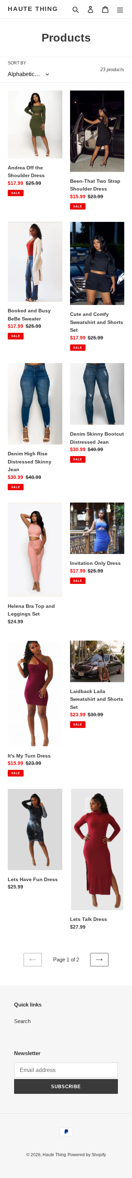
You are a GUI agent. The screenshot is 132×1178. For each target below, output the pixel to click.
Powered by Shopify (87, 1154)
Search (22, 1021)
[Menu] (120, 9)
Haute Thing (33, 8)
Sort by (17, 63)
